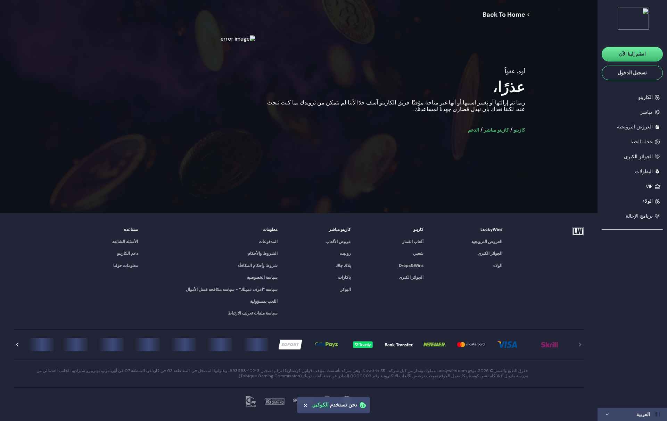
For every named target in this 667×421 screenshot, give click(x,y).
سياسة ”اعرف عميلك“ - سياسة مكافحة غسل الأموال (232, 289)
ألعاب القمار (412, 241)
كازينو (519, 130)
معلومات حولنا (125, 265)
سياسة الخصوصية (262, 277)
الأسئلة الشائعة (125, 241)
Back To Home (504, 15)
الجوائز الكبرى (490, 253)
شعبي (418, 253)
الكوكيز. (320, 405)
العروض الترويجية (486, 241)
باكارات (344, 277)
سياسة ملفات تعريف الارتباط (253, 313)
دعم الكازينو (127, 253)
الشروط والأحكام (263, 253)
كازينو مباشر (496, 130)
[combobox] (632, 414)
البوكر (345, 289)
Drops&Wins (411, 265)
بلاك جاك (343, 265)
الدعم (473, 130)
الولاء (497, 265)
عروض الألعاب (338, 241)
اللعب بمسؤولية (264, 301)
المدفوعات (268, 241)
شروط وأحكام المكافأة (258, 265)
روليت (345, 253)
